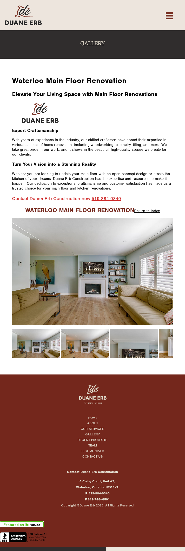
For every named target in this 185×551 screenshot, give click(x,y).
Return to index (147, 211)
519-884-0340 (106, 199)
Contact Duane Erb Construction (92, 472)
